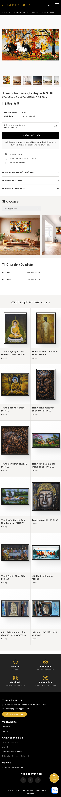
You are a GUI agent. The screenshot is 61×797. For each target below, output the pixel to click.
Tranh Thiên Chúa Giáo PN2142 (13, 577)
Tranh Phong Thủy (20, 13)
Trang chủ (6, 13)
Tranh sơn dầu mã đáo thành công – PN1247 (13, 521)
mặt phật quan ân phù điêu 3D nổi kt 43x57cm (13, 634)
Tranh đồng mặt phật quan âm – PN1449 (43, 409)
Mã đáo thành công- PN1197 (42, 577)
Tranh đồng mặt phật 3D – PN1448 (15, 465)
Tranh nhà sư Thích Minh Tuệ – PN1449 (45, 353)
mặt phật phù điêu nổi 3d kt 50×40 (45, 634)
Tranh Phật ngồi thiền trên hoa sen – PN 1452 (13, 353)
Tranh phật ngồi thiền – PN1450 (13, 409)
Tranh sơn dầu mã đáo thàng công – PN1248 (43, 465)
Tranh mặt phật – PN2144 (45, 520)
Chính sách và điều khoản (12, 752)
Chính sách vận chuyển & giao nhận (16, 756)
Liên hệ (5, 731)
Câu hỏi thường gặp (9, 743)
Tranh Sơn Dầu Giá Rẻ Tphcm (13, 767)
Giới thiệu (6, 727)
